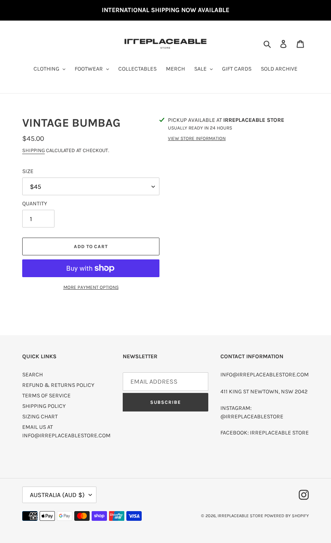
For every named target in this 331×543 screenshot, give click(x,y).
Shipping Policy (44, 406)
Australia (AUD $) (57, 495)
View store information (197, 138)
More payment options (91, 287)
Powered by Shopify (286, 515)
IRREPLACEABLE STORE (240, 515)
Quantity (34, 203)
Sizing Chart (40, 416)
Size (28, 171)
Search (32, 374)
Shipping (33, 150)
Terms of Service (46, 395)
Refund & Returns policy (58, 385)
